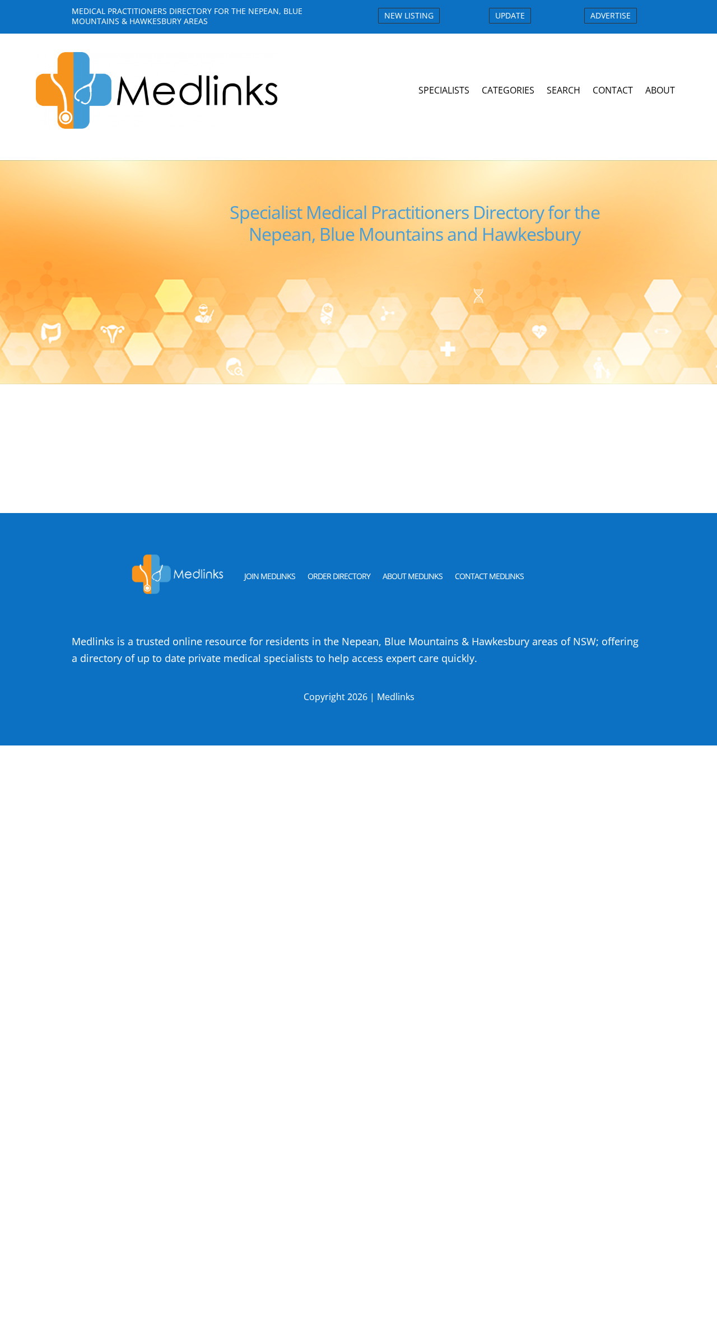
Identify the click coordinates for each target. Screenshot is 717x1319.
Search (563, 90)
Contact (613, 90)
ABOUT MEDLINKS (413, 576)
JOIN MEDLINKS (269, 576)
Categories (508, 90)
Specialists (443, 90)
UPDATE (510, 15)
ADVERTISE (610, 15)
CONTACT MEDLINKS (489, 576)
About (660, 90)
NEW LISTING (409, 15)
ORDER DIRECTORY (339, 576)
